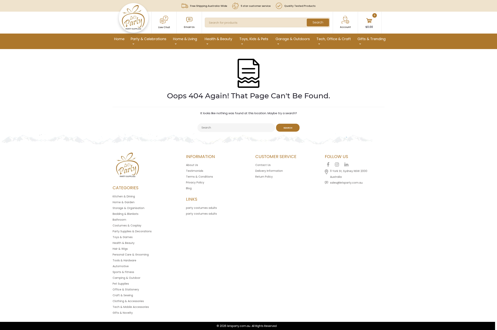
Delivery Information (269, 171)
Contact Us (263, 165)
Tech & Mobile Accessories (131, 307)
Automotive (121, 266)
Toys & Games (123, 237)
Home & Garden (124, 202)
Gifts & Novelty (123, 313)
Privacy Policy (195, 182)
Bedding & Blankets (125, 214)
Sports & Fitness (123, 272)
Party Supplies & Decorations (132, 231)
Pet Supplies (121, 284)
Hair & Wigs (120, 249)
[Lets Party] (133, 29)
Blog (189, 188)
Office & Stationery (126, 289)
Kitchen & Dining (124, 196)
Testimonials (194, 171)
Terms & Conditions (199, 177)
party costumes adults (201, 208)
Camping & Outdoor (126, 278)
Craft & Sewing (123, 295)
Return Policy (264, 177)
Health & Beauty (124, 243)
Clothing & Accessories (128, 301)
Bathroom (119, 220)
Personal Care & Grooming (131, 255)
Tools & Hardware (124, 260)
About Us (192, 165)
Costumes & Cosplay (127, 225)
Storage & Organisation (128, 208)
